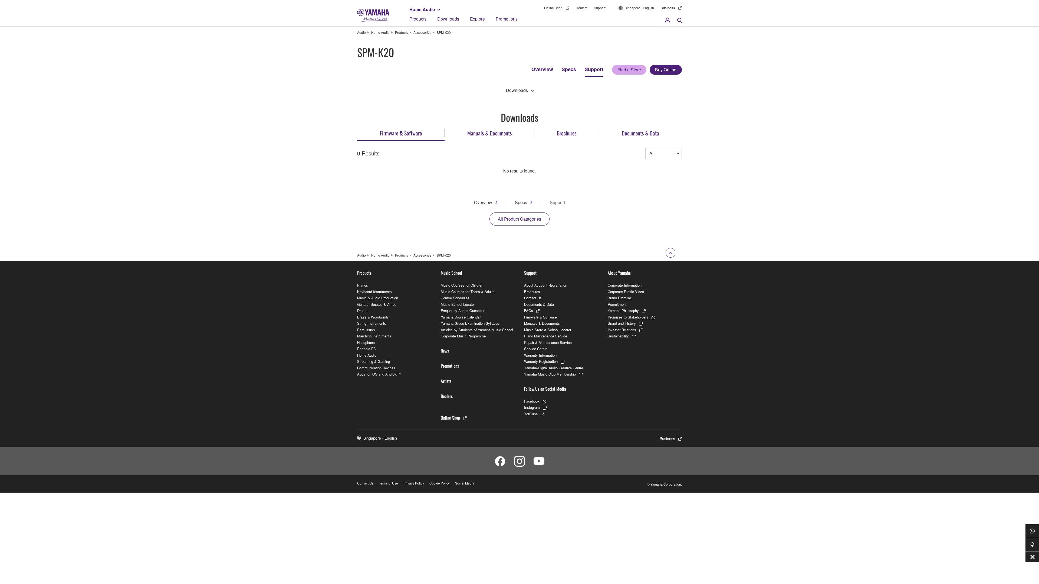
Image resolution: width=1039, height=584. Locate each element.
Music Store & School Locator (547, 329)
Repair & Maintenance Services (549, 342)
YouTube (531, 413)
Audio (361, 32)
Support (600, 7)
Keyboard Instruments (374, 291)
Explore (477, 19)
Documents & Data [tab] (640, 133)
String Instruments (371, 323)
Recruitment (617, 304)
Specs (569, 69)
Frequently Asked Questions (463, 310)
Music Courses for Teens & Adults (468, 291)
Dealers (581, 7)
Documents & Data (539, 304)
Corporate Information (625, 285)
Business (667, 7)
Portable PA (366, 348)
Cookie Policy (439, 483)
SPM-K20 (444, 32)
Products (417, 19)
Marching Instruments (374, 336)
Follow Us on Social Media (545, 389)
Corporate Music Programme (463, 336)
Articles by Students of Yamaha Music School (477, 329)
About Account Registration (545, 285)
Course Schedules (455, 297)
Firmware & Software (540, 317)
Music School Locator (458, 304)
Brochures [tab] (566, 133)
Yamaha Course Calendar (461, 317)
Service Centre (535, 348)
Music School (451, 273)
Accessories (422, 32)
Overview (542, 69)
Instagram (532, 407)
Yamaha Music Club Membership (550, 374)
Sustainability (618, 336)
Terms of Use (388, 483)
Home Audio (422, 9)
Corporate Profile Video (626, 291)
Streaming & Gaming (373, 361)
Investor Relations (622, 329)
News (445, 350)
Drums (362, 310)
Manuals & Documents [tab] (489, 133)
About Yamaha (619, 273)
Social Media (464, 483)
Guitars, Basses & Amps (376, 304)
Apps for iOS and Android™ (379, 374)
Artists (446, 381)
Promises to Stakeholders (628, 317)
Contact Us (533, 297)
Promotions (507, 19)
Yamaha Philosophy (623, 310)
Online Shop (553, 7)
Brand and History (622, 323)
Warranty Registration (541, 361)
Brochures (532, 291)
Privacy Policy (413, 483)
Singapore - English (639, 7)
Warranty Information (540, 355)
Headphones (367, 342)
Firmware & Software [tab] (401, 133)
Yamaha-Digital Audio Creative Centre (553, 367)
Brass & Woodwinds (373, 317)
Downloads (448, 19)
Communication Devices (376, 367)
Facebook (532, 401)
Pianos (362, 285)
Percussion (366, 329)
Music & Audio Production (377, 297)
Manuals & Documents (542, 323)
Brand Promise (619, 297)
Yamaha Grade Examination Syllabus (470, 323)
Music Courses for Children (462, 285)
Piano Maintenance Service (545, 336)
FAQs (528, 310)
